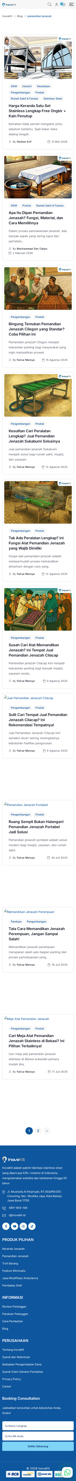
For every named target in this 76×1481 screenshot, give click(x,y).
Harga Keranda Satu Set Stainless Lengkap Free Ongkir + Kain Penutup (37, 111)
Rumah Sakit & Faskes (24, 98)
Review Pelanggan (14, 1306)
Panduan (16, 921)
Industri (27, 86)
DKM (14, 86)
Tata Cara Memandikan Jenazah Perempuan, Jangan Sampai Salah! (37, 934)
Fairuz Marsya (26, 359)
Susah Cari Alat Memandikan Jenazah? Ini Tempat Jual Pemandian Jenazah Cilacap (34, 650)
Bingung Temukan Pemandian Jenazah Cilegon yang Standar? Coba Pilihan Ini (37, 329)
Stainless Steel (53, 98)
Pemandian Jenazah (15, 1256)
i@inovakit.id (17, 1215)
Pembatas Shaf (12, 1285)
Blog (5, 1328)
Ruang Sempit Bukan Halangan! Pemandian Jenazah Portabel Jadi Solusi (36, 827)
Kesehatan (43, 86)
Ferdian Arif (24, 141)
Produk (39, 92)
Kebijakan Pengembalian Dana (22, 1364)
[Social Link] (6, 1226)
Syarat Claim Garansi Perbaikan (22, 1371)
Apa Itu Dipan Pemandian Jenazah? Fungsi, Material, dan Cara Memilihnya (36, 218)
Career (6, 1386)
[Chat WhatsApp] (67, 1472)
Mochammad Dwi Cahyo (32, 248)
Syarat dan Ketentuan (16, 1357)
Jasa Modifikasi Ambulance (20, 1278)
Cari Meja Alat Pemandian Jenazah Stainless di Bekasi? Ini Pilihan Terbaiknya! (36, 1041)
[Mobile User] (56, 4)
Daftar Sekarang (38, 1446)
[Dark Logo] (9, 4)
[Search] (49, 4)
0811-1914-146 (18, 1208)
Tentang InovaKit (13, 1349)
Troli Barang (10, 1263)
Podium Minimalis (13, 1270)
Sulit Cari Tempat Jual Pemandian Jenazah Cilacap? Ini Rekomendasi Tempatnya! (38, 720)
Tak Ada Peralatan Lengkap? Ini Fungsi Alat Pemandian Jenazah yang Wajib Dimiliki (37, 543)
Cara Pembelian (12, 1321)
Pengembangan (20, 92)
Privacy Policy (11, 1379)
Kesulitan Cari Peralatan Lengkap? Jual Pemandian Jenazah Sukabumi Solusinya (34, 436)
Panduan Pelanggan (15, 1314)
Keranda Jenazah (13, 1248)
